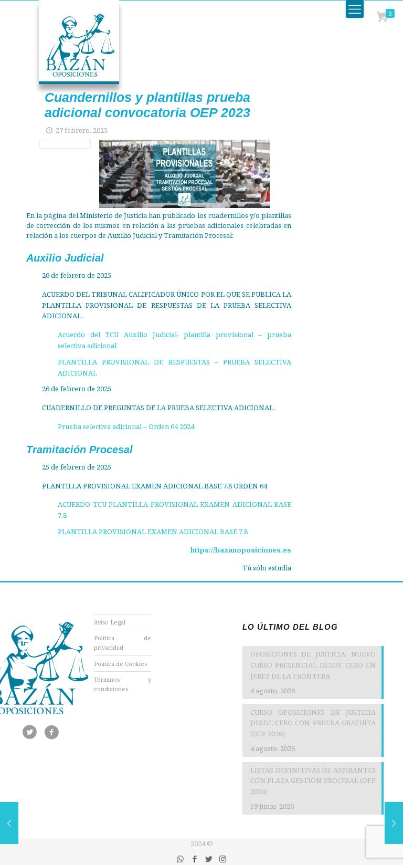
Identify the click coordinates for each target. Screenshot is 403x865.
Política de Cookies (120, 664)
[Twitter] (208, 858)
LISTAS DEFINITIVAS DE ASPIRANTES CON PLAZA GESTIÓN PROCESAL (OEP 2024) (313, 781)
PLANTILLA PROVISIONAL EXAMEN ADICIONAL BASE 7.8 (153, 531)
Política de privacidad (123, 642)
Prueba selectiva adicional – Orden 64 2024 (126, 426)
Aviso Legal (109, 622)
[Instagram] (222, 858)
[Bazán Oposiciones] (68, 47)
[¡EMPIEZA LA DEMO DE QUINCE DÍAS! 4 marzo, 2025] (394, 823)
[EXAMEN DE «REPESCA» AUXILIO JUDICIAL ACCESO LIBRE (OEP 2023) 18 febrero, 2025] (9, 823)
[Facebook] (194, 858)
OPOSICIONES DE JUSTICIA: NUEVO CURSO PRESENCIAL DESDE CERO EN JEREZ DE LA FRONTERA (313, 665)
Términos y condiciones (123, 684)
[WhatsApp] (180, 858)
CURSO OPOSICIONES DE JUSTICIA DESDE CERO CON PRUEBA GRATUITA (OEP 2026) (313, 723)
